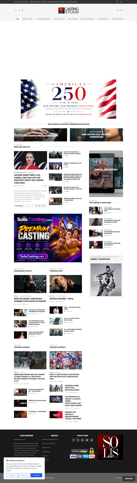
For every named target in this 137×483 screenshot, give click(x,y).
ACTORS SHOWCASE (20, 172)
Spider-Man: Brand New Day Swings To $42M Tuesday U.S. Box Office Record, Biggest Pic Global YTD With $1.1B (73, 176)
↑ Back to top (119, 478)
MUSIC (16, 296)
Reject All (24, 475)
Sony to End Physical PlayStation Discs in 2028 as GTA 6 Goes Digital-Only (64, 376)
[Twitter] (22, 10)
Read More (18, 206)
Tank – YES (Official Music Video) (72, 308)
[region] (24, 468)
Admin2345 (25, 304)
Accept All (36, 475)
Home (17, 19)
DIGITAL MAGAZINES (43, 19)
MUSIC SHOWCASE (25, 296)
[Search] (121, 2)
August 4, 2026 (54, 301)
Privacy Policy (46, 447)
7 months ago (33, 336)
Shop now (106, 176)
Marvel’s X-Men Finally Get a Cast (72, 164)
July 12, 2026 (53, 381)
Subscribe (129, 479)
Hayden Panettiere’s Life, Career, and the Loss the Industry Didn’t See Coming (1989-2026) (28, 179)
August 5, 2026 (18, 383)
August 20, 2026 (19, 185)
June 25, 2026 (68, 408)
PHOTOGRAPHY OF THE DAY (101, 275)
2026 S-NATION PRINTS (71, 2)
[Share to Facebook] (36, 206)
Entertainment (117, 19)
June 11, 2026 (68, 421)
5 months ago (34, 326)
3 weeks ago (33, 393)
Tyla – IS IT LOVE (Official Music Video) (71, 319)
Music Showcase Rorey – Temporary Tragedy (36, 333)
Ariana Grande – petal (62, 298)
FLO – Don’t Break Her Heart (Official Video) (73, 330)
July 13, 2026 (17, 304)
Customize (12, 475)
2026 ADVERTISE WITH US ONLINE (38, 2)
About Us (45, 456)
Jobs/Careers (46, 451)
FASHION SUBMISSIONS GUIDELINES (56, 2)
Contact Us (45, 460)
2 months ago (34, 313)
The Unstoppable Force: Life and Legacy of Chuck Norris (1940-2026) (36, 322)
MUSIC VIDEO (61, 296)
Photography (103, 19)
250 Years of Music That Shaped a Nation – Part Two (73, 188)
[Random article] (117, 2)
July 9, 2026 (68, 392)
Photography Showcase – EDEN (112, 210)
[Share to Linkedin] (42, 206)
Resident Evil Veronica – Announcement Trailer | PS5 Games (73, 415)
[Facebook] (19, 10)
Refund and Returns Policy (50, 439)
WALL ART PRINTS (59, 19)
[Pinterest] (91, 440)
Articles (31, 172)
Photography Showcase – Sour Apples (112, 232)
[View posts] (50, 296)
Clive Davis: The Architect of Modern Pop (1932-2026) (36, 310)
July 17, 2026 (97, 283)
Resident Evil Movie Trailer (37, 400)
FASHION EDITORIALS (87, 19)
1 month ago (68, 311)
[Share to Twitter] (39, 206)
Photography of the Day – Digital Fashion (105, 279)
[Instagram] (15, 10)
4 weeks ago (33, 402)
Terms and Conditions (48, 443)
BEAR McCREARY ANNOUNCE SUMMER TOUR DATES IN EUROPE (30, 300)
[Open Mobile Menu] (121, 10)
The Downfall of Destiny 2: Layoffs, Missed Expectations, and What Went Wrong (73, 401)
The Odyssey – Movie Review (37, 411)
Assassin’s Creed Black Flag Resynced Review (72, 387)
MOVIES (22, 372)
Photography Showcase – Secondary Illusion (112, 221)
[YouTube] (87, 440)
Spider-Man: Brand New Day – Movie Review (73, 199)
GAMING (58, 372)
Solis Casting (73, 19)
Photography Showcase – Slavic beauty (112, 244)
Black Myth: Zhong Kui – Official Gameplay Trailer (72, 152)
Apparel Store (27, 19)
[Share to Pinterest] (45, 206)
